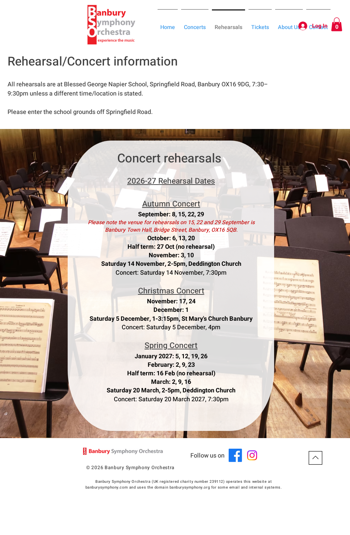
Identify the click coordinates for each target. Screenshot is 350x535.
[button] (336, 24)
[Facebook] (235, 455)
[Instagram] (252, 455)
